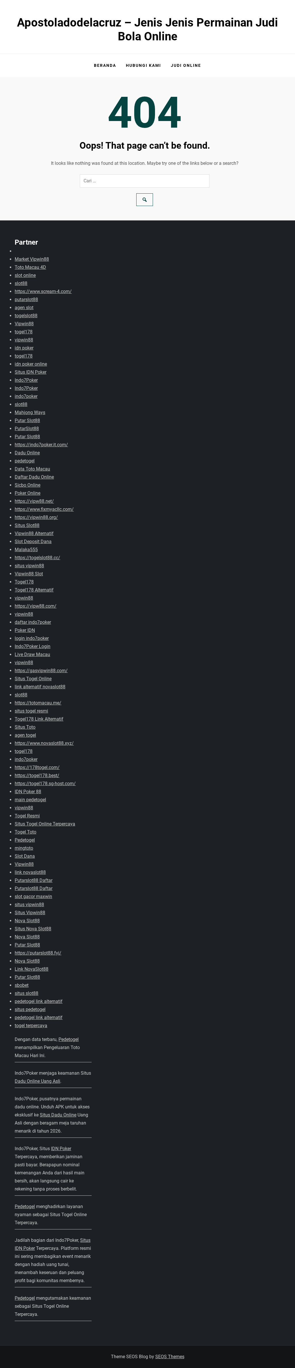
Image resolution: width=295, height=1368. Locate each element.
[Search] (144, 199)
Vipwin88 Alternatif (34, 533)
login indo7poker (32, 638)
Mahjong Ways (30, 412)
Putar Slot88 (27, 420)
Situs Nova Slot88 (33, 928)
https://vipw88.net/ (34, 501)
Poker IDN (25, 630)
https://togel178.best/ (37, 775)
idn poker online (31, 364)
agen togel (25, 735)
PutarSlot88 (27, 428)
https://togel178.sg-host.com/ (45, 783)
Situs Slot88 (27, 525)
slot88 (21, 283)
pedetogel (25, 461)
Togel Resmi (27, 816)
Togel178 (24, 582)
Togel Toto (25, 832)
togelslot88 (26, 315)
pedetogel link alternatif (39, 1001)
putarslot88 (26, 299)
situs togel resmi (31, 711)
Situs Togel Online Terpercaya (45, 824)
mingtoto (24, 848)
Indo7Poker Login (32, 646)
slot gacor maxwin (33, 896)
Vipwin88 (24, 323)
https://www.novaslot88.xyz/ (44, 743)
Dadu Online (27, 453)
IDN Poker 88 (28, 791)
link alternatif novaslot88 (40, 686)
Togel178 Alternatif (34, 590)
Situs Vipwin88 (30, 912)
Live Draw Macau (32, 654)
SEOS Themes (169, 1356)
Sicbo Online (27, 485)
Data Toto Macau (32, 469)
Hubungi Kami (143, 65)
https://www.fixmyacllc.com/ (44, 509)
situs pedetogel (30, 1009)
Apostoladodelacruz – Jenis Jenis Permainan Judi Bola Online (147, 29)
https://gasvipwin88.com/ (41, 670)
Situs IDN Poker (30, 372)
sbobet (22, 985)
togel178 (24, 332)
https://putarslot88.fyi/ (38, 953)
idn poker (24, 348)
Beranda (105, 65)
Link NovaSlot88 (31, 969)
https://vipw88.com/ (35, 606)
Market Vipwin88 (32, 259)
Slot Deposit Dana (33, 541)
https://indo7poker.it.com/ (41, 444)
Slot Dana (25, 856)
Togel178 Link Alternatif (39, 719)
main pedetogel (30, 799)
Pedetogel (25, 840)
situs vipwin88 (29, 565)
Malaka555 (26, 549)
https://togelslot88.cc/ (37, 557)
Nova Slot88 (27, 920)
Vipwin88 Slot (29, 574)
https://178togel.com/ (37, 767)
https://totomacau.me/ (38, 703)
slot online (25, 275)
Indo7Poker (26, 380)
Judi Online (186, 65)
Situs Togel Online (33, 678)
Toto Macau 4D (30, 267)
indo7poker (26, 396)
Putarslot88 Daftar (33, 880)
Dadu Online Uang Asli (37, 1081)
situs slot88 (26, 993)
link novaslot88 (30, 872)
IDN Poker (61, 1148)
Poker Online (27, 493)
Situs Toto (25, 727)
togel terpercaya (31, 1025)
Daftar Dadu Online (34, 477)
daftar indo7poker (33, 622)
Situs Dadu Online (58, 1115)
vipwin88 (24, 340)
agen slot (24, 307)
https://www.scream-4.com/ (43, 291)
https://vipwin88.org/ (36, 517)
